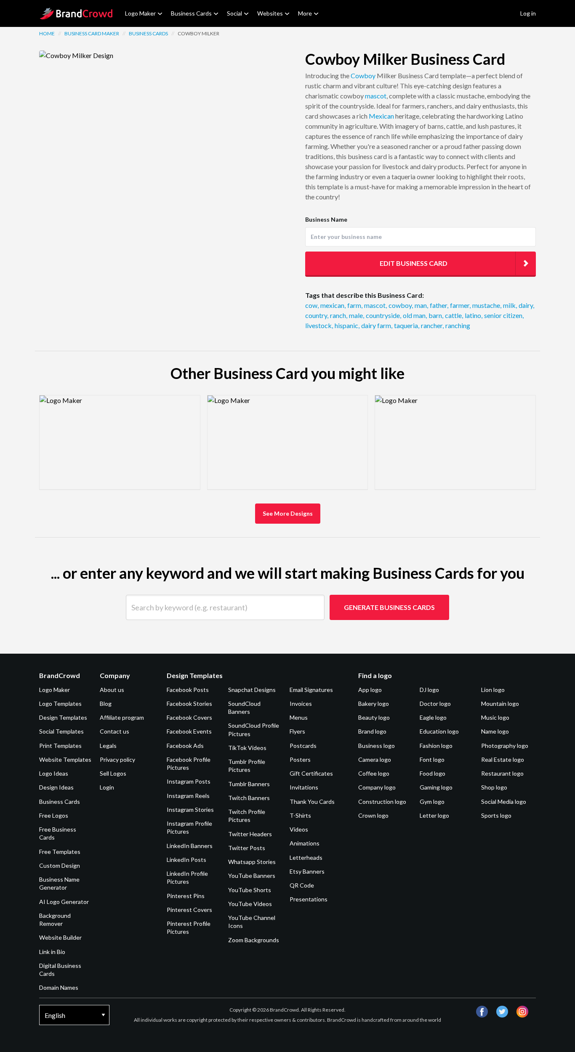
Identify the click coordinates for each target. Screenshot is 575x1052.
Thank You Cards (312, 801)
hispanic (347, 325)
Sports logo (496, 815)
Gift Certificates (311, 773)
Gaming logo (436, 787)
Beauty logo (374, 717)
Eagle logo (433, 717)
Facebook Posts (188, 689)
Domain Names (58, 987)
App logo (370, 689)
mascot (375, 96)
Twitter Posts (246, 847)
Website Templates (65, 759)
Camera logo (374, 759)
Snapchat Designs (252, 689)
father (439, 305)
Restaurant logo (502, 773)
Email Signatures (311, 689)
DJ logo (429, 689)
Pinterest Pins (186, 895)
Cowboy (363, 75)
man (421, 305)
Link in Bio (52, 951)
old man (415, 315)
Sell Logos (113, 773)
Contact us (114, 731)
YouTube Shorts (249, 889)
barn (436, 315)
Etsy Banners (307, 871)
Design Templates (63, 717)
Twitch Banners (249, 797)
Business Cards (191, 13)
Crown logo (373, 815)
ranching (457, 325)
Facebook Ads (185, 745)
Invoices (301, 703)
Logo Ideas (53, 773)
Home (47, 33)
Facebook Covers (189, 717)
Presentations (308, 899)
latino (473, 315)
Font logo (432, 759)
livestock (319, 325)
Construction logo (382, 801)
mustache (486, 305)
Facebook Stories (189, 703)
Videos (299, 829)
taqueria (406, 325)
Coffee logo (373, 773)
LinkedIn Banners (190, 845)
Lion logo (493, 689)
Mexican (381, 116)
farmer (460, 305)
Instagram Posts (188, 781)
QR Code (302, 885)
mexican (333, 305)
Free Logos (53, 815)
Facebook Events (189, 731)
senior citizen (504, 315)
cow (312, 305)
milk (510, 305)
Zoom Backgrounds (253, 939)
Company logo (377, 787)
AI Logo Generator (64, 901)
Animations (304, 843)
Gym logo (432, 801)
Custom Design (59, 865)
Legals (108, 745)
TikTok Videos (247, 747)
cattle (454, 315)
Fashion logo (436, 745)
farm (354, 305)
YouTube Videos (250, 903)
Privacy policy (117, 759)
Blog (106, 703)
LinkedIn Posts (186, 859)
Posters (300, 759)
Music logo (495, 717)
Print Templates (60, 745)
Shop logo (494, 787)
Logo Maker (140, 13)
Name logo (495, 731)
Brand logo (372, 731)
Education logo (439, 731)
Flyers (297, 731)
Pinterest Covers (189, 909)
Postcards (303, 745)
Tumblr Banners (249, 783)
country (316, 315)
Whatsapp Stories (252, 861)
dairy (526, 305)
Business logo (376, 745)
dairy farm (376, 325)
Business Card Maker (91, 33)
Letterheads (306, 857)
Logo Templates (60, 703)
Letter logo (434, 815)
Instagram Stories (190, 809)
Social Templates (61, 731)
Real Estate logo (502, 759)
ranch (338, 315)
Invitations (304, 787)
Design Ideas (56, 787)
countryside (383, 315)
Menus (299, 717)
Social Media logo (503, 801)
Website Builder (60, 937)
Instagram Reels (188, 795)
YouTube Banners (251, 875)
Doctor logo (435, 703)
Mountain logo (500, 703)
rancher (432, 325)
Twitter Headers (250, 833)
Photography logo (504, 745)
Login (107, 787)
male (356, 315)
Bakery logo (373, 703)
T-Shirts (300, 815)
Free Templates (59, 851)
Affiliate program (122, 717)
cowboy (401, 305)
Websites (270, 13)
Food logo (432, 773)
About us (112, 689)
